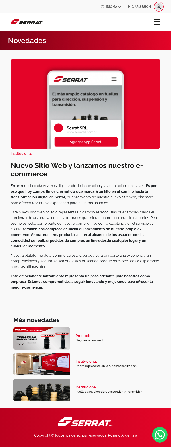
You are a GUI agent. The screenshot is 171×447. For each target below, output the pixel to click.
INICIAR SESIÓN (139, 6)
